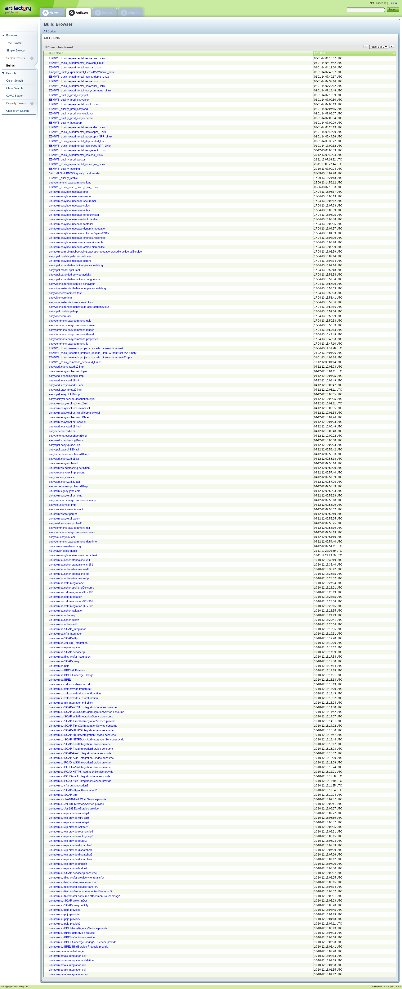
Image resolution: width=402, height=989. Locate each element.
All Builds (49, 31)
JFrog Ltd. (24, 986)
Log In (393, 3)
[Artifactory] (19, 8)
